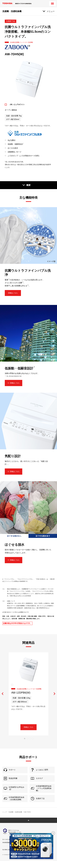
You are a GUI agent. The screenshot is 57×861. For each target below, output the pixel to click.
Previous (3, 693)
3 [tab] (29, 738)
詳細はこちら (13, 293)
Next (54, 693)
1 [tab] (24, 738)
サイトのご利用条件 (8, 839)
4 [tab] (32, 738)
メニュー (51, 11)
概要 (28, 185)
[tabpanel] (28, 693)
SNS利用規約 (6, 842)
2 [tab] (27, 738)
